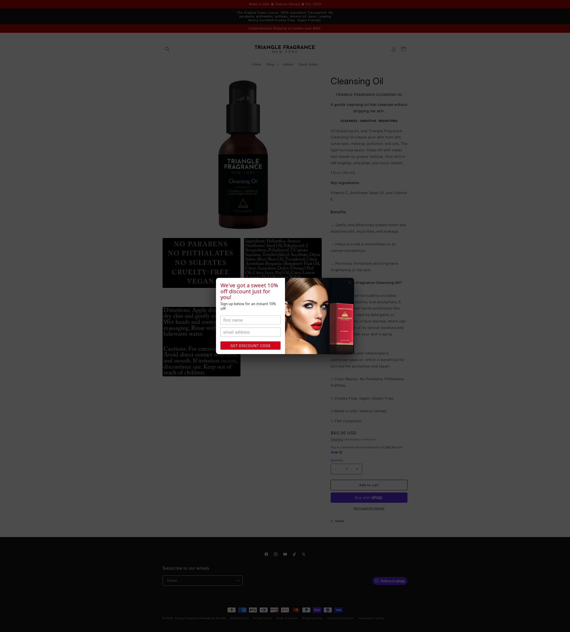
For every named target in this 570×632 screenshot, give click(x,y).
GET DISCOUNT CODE (250, 345)
